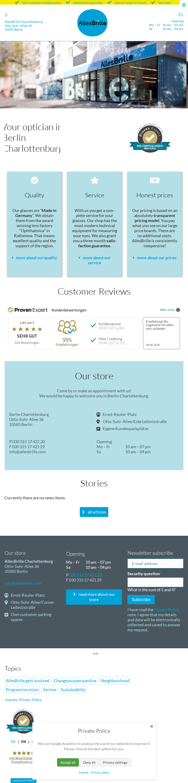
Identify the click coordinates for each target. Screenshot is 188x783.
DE (13, 742)
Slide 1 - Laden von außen (94, 105)
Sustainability (73, 689)
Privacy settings (115, 762)
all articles (96, 511)
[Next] (176, 74)
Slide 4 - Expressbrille (90, 105)
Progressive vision (22, 689)
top (95, 653)
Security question (144, 573)
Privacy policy (100, 772)
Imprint (11, 699)
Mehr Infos (167, 310)
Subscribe (141, 599)
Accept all (68, 762)
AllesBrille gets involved (27, 680)
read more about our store (96, 597)
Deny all (89, 762)
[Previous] (12, 74)
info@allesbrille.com (27, 451)
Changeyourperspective (75, 680)
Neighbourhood (115, 680)
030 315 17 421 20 (28, 441)
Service (49, 689)
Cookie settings (23, 780)
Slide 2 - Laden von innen (98, 105)
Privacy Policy (166, 609)
